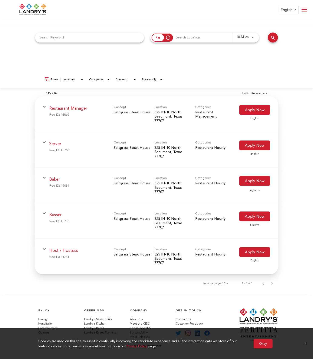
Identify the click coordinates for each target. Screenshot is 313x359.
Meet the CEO (139, 323)
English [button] (287, 10)
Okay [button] (263, 344)
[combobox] (89, 38)
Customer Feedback (189, 323)
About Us (136, 319)
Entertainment (47, 328)
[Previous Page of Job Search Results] (263, 283)
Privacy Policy (136, 346)
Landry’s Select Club (98, 319)
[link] (156, 114)
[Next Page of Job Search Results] (272, 283)
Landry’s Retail (94, 328)
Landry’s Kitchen (95, 323)
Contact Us (183, 319)
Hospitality (45, 323)
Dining (42, 319)
